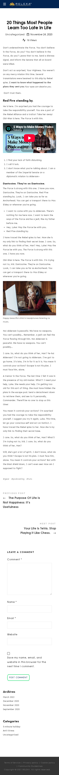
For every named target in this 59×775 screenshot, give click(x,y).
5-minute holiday (11, 726)
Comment (14, 559)
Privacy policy (30, 762)
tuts (30, 479)
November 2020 (11, 705)
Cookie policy (48, 762)
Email (11, 618)
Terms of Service (12, 762)
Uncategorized (15, 34)
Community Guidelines (30, 766)
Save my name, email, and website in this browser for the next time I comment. (26, 662)
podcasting (18, 479)
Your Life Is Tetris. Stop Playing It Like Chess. (29, 529)
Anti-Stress (8, 730)
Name (12, 601)
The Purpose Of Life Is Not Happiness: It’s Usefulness (29, 501)
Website (12, 634)
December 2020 (11, 701)
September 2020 (11, 709)
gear (7, 479)
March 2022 (8, 697)
